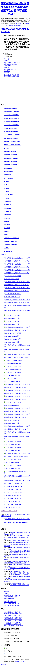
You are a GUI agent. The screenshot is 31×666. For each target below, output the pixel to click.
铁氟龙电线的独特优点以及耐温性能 (20, 551)
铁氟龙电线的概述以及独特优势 (19, 574)
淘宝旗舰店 (7, 72)
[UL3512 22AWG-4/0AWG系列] (13, 378)
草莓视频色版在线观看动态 (13, 25)
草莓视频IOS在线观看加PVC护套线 (9, 511)
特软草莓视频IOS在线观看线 (12, 62)
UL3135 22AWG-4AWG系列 (11, 279)
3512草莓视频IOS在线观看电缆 (12, 624)
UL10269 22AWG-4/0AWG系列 (12, 363)
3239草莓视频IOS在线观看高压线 (13, 617)
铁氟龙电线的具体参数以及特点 (19, 542)
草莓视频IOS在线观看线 (10, 64)
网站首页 (6, 59)
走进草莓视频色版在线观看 (11, 74)
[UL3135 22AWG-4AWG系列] (12, 276)
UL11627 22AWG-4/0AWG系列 (12, 369)
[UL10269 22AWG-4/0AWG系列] (13, 360)
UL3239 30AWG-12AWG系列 (12, 318)
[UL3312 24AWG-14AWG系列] (12, 372)
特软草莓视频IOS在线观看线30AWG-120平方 (16, 261)
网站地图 (3, 664)
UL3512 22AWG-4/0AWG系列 (12, 381)
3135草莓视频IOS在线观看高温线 (13, 615)
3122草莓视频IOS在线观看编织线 (13, 619)
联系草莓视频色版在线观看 (11, 76)
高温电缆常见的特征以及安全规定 (19, 585)
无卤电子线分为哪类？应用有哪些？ (20, 573)
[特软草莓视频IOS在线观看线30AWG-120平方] (17, 258)
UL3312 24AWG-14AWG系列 (12, 375)
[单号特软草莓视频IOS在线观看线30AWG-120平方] (17, 307)
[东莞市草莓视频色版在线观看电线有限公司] (15, 32)
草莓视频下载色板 (9, 66)
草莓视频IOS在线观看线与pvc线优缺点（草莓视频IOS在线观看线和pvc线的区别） (16, 537)
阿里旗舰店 (7, 71)
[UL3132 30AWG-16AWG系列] (12, 294)
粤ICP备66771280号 (20, 661)
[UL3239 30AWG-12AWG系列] (12, 315)
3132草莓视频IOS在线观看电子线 (13, 620)
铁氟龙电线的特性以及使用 (17, 571)
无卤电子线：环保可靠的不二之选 (19, 541)
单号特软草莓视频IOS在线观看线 (13, 613)
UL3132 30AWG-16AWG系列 (12, 297)
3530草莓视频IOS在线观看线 (12, 622)
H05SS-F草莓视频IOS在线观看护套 (13, 625)
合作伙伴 (6, 67)
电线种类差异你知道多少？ (17, 583)
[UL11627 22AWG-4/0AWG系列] (13, 366)
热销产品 (3, 254)
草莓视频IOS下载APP (10, 69)
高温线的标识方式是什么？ (17, 552)
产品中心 (18, 23)
